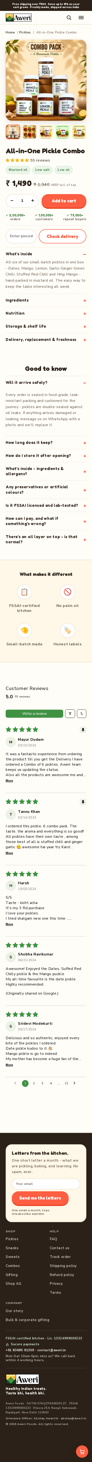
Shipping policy (63, 1265)
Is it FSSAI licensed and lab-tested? (42, 505)
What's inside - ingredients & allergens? (35, 471)
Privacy (56, 1283)
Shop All (13, 1283)
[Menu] (81, 17)
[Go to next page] (75, 1083)
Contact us (60, 1248)
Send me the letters (40, 1198)
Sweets (13, 1256)
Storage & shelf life (26, 326)
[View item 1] (13, 132)
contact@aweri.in (51, 1350)
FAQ (53, 1239)
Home (10, 32)
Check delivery (62, 236)
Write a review (34, 713)
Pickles (25, 32)
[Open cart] (82, 1451)
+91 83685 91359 (20, 1350)
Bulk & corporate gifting (27, 1320)
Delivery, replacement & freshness (41, 339)
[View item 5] (79, 132)
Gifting (12, 1274)
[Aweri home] (19, 18)
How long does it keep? (29, 442)
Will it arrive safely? (26, 382)
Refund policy (62, 1274)
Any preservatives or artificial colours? (37, 489)
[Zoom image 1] (46, 80)
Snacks (12, 1248)
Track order (60, 1256)
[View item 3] (46, 132)
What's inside (19, 253)
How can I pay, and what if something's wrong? (32, 521)
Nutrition (15, 313)
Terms (55, 1292)
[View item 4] (62, 132)
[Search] (69, 17)
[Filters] (70, 713)
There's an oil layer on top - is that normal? (41, 539)
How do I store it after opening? (38, 455)
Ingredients (17, 300)
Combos (13, 1265)
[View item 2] (29, 132)
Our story (14, 1310)
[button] (18, 160)
